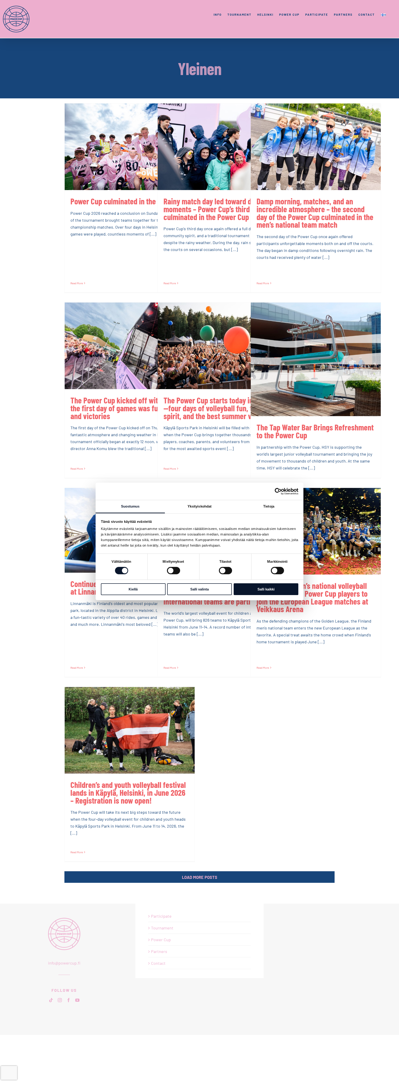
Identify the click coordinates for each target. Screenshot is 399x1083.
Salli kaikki (266, 589)
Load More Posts (199, 877)
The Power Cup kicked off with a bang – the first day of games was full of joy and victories (129, 408)
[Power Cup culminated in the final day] (130, 146)
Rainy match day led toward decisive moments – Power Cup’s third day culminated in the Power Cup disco (218, 209)
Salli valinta (199, 589)
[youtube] (77, 1000)
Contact (158, 963)
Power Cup (161, 939)
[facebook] (68, 1000)
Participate (161, 916)
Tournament (162, 927)
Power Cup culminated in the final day (126, 201)
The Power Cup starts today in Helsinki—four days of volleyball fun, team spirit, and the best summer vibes (221, 408)
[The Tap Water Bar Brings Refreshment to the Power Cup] (316, 359)
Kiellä (133, 589)
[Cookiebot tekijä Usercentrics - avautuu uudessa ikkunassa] (278, 491)
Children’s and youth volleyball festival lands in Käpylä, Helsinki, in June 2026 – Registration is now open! (128, 792)
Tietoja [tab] (268, 506)
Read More (76, 283)
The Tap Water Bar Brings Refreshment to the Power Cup (315, 431)
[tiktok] (51, 1000)
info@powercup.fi (64, 962)
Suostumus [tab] (130, 506)
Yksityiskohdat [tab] (199, 506)
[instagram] (60, 1000)
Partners (159, 951)
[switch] (173, 570)
